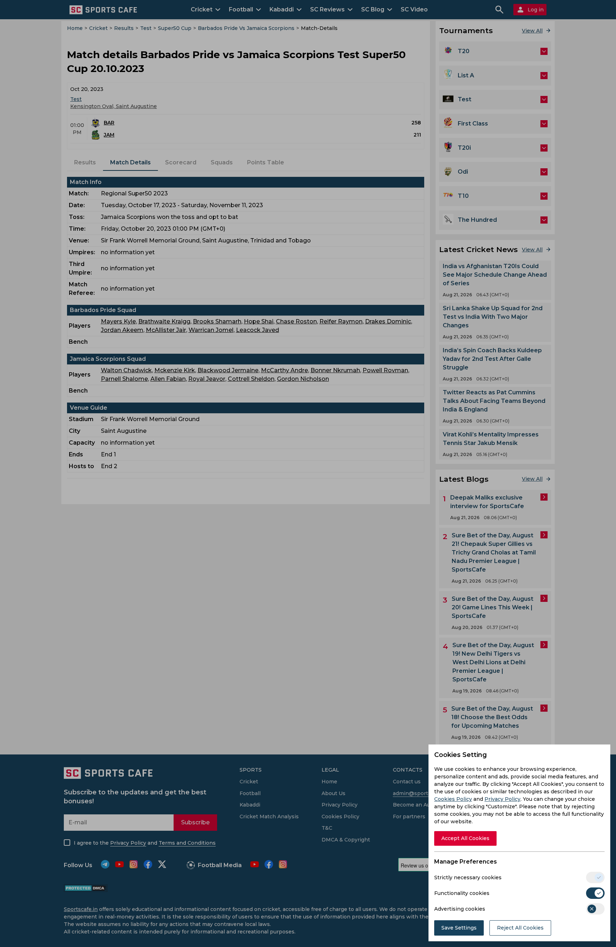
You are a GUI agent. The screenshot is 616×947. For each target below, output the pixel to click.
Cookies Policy (453, 799)
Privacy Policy (502, 799)
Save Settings (459, 928)
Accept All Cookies (465, 838)
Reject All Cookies (520, 928)
